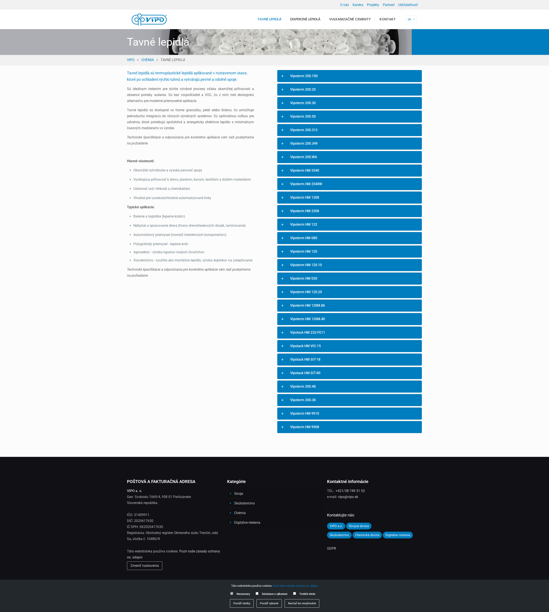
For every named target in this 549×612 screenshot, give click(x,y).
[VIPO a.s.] (149, 19)
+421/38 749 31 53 (350, 491)
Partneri (389, 5)
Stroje (238, 494)
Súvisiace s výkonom (274, 594)
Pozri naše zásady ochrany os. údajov (295, 585)
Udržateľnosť (408, 5)
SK (409, 19)
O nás (344, 5)
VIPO (130, 60)
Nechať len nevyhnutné (302, 603)
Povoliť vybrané (269, 603)
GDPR (331, 548)
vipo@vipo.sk (348, 497)
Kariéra (358, 5)
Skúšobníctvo (244, 503)
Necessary (243, 594)
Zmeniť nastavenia (144, 566)
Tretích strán (307, 594)
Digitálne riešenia (247, 522)
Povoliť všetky (241, 603)
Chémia (147, 60)
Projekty (373, 5)
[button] (349, 76)
